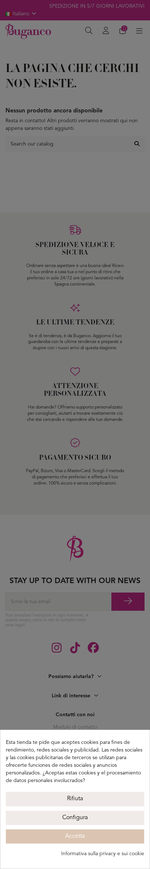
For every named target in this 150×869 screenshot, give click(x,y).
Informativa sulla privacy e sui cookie (102, 853)
